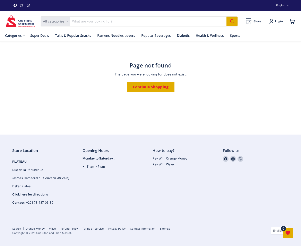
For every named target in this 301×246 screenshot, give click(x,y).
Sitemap (165, 228)
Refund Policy (69, 228)
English (280, 5)
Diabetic (183, 35)
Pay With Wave (163, 164)
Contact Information (142, 228)
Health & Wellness (210, 35)
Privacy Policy (117, 228)
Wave (52, 228)
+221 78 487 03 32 (39, 202)
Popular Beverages (156, 35)
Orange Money (35, 228)
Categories (14, 35)
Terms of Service (93, 228)
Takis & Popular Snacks (73, 35)
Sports (235, 35)
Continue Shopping (151, 86)
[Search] (232, 21)
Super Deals (39, 35)
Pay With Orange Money (170, 158)
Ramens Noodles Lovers (116, 35)
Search (16, 228)
